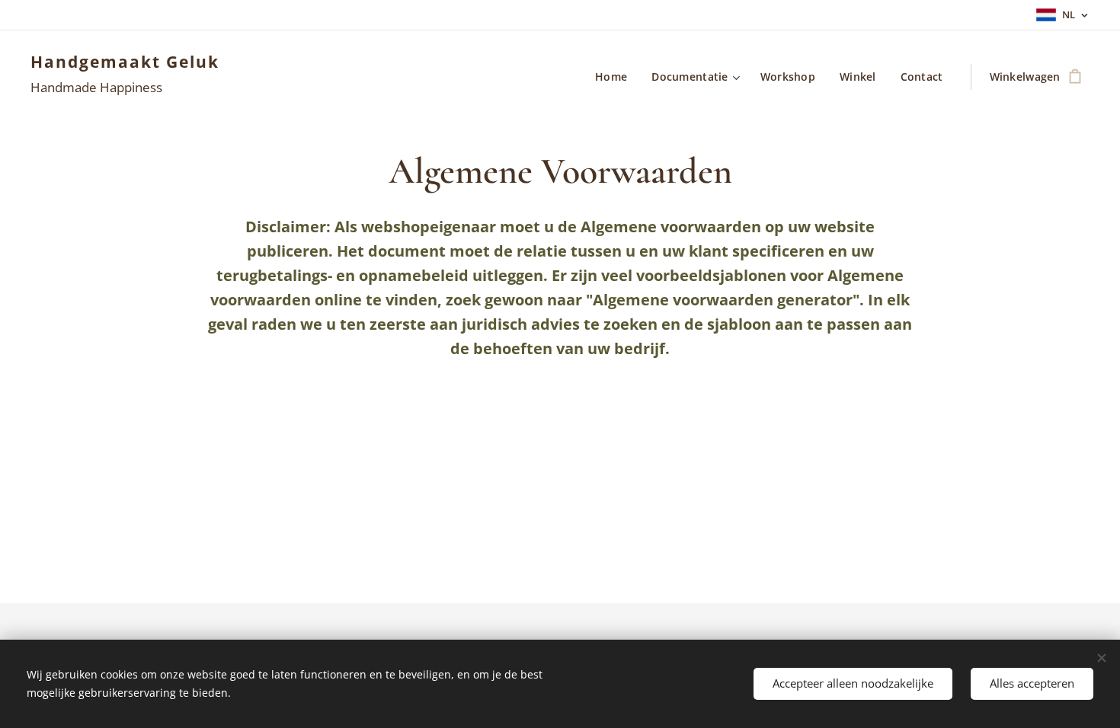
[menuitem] (615, 77)
